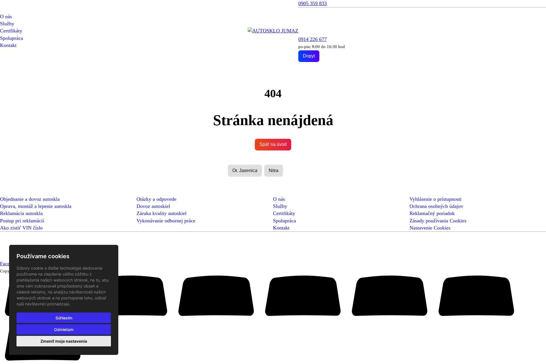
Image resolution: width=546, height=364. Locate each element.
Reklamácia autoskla (21, 213)
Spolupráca (11, 38)
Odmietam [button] (63, 329)
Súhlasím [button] (63, 317)
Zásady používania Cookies (438, 221)
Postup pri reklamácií (22, 221)
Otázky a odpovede (156, 199)
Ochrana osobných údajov (436, 206)
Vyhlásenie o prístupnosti (436, 199)
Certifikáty (11, 31)
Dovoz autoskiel (153, 206)
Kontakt (8, 45)
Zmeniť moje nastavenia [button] (63, 341)
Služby (7, 23)
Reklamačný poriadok (432, 213)
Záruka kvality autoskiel (161, 213)
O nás (6, 16)
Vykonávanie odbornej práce (165, 221)
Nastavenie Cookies (430, 228)
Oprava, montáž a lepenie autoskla (35, 206)
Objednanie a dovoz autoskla (30, 199)
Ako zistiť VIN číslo (21, 228)
